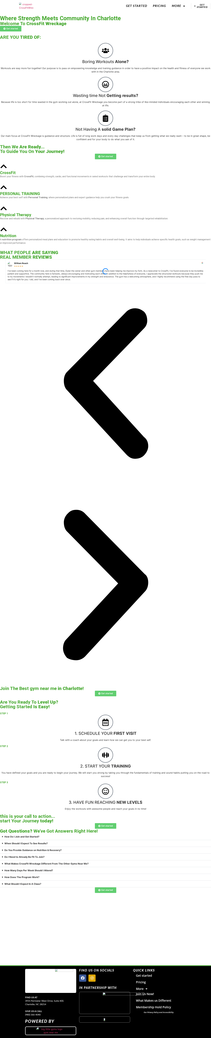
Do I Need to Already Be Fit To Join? (24, 856)
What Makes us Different (153, 1001)
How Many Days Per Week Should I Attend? (28, 870)
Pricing (159, 5)
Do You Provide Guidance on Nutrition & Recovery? (33, 850)
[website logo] (26, 6)
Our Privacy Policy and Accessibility (159, 1012)
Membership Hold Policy (153, 1007)
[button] (105, 384)
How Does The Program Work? (21, 877)
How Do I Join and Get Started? (21, 836)
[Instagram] (92, 978)
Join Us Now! (145, 994)
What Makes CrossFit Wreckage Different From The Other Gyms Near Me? (46, 863)
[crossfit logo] (104, 1019)
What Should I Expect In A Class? (22, 883)
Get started (136, 5)
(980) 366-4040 (33, 1015)
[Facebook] (82, 978)
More (176, 5)
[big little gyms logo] (50, 1030)
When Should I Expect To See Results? (26, 843)
